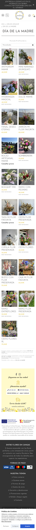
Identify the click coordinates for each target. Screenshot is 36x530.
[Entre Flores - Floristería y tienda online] (19, 15)
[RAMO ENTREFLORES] (9, 299)
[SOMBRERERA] (26, 146)
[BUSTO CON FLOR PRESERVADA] (9, 267)
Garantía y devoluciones (19, 490)
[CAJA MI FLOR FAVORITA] (26, 267)
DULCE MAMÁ (25, 97)
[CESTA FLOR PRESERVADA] (26, 207)
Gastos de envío (19, 487)
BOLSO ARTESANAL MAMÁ (7, 158)
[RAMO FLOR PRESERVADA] (26, 299)
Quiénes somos (18, 480)
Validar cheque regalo (18, 497)
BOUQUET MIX (8, 187)
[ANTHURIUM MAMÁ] (9, 57)
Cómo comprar (18, 477)
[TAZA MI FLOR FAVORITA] (9, 207)
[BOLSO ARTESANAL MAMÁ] (9, 146)
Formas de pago (19, 484)
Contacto (18, 500)
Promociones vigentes (19, 493)
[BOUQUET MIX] (9, 177)
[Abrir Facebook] (16, 374)
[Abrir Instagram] (19, 374)
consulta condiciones (18, 406)
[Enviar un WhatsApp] (29, 15)
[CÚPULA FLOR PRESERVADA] (9, 237)
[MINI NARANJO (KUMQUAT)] (26, 57)
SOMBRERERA (25, 156)
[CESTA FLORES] (26, 237)
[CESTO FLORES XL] (9, 329)
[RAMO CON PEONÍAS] (26, 177)
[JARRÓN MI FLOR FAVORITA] (26, 117)
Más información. (6, 521)
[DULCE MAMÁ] (26, 87)
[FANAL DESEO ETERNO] (9, 117)
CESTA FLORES (26, 247)
